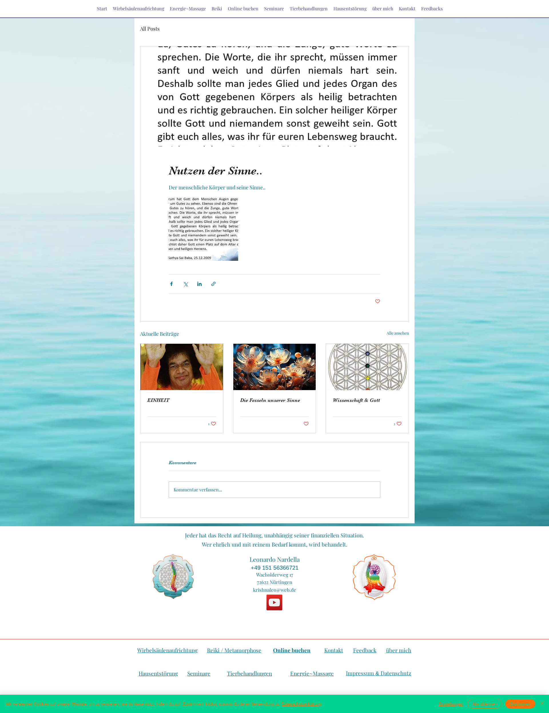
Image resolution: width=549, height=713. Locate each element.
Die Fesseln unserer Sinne (270, 400)
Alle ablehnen (484, 704)
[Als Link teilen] (213, 284)
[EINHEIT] (181, 367)
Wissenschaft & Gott (356, 400)
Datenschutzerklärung (301, 704)
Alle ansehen (398, 333)
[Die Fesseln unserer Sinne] (274, 367)
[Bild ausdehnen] (203, 226)
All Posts (150, 28)
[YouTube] (274, 602)
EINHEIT (158, 400)
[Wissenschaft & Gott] (367, 367)
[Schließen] (542, 703)
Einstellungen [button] (451, 704)
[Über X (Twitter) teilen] (185, 284)
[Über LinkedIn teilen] (199, 284)
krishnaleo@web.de (274, 590)
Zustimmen (520, 704)
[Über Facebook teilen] (171, 284)
